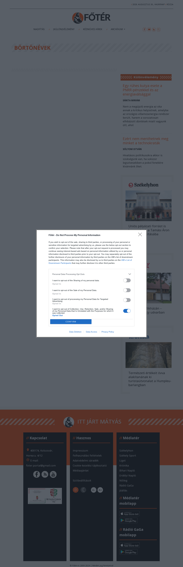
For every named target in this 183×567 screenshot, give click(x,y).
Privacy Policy (108, 332)
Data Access (91, 332)
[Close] (141, 235)
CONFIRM (71, 322)
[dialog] (91, 283)
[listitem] (91, 274)
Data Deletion (75, 332)
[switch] (127, 280)
